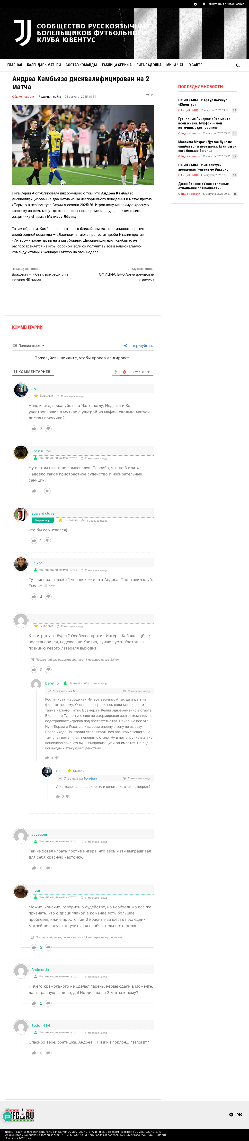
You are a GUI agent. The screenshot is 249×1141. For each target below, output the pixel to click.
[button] (238, 65)
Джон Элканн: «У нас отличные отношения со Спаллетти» (203, 186)
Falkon (37, 563)
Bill (33, 619)
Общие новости (23, 96)
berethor (90, 778)
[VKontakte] (240, 1115)
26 (234, 175)
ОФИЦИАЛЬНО (188, 110)
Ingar (36, 890)
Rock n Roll (41, 451)
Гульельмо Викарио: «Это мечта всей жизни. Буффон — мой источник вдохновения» (204, 123)
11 (234, 133)
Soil (34, 389)
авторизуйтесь (140, 345)
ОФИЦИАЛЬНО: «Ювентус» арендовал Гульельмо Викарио (203, 167)
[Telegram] (195, 4)
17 (234, 110)
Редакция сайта (50, 96)
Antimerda (40, 969)
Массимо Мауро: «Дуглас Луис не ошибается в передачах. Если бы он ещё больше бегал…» (207, 146)
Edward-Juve (43, 513)
